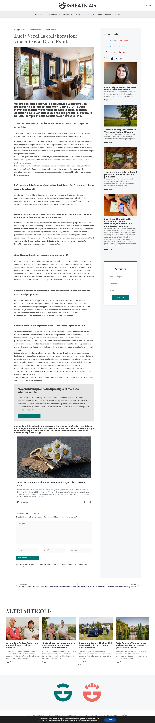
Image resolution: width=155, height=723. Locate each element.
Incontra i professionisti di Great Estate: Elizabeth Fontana (120, 88)
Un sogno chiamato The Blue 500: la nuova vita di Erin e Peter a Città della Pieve (95, 645)
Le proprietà (53, 14)
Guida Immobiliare (104, 14)
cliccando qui (26, 338)
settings (95, 721)
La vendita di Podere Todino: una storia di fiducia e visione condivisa (22, 645)
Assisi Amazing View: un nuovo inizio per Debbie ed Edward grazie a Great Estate (131, 645)
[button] (150, 5)
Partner (117, 14)
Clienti (31, 30)
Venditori (37, 30)
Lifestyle (89, 14)
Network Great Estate (71, 14)
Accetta (110, 720)
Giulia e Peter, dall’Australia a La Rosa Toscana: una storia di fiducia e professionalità (58, 645)
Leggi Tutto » (10, 662)
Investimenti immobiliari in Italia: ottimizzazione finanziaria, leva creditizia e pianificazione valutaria (118, 222)
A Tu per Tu (39, 14)
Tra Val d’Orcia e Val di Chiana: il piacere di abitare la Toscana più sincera (120, 174)
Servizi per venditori (29, 416)
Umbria (38, 133)
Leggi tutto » (108, 100)
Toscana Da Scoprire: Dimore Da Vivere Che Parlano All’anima (120, 130)
